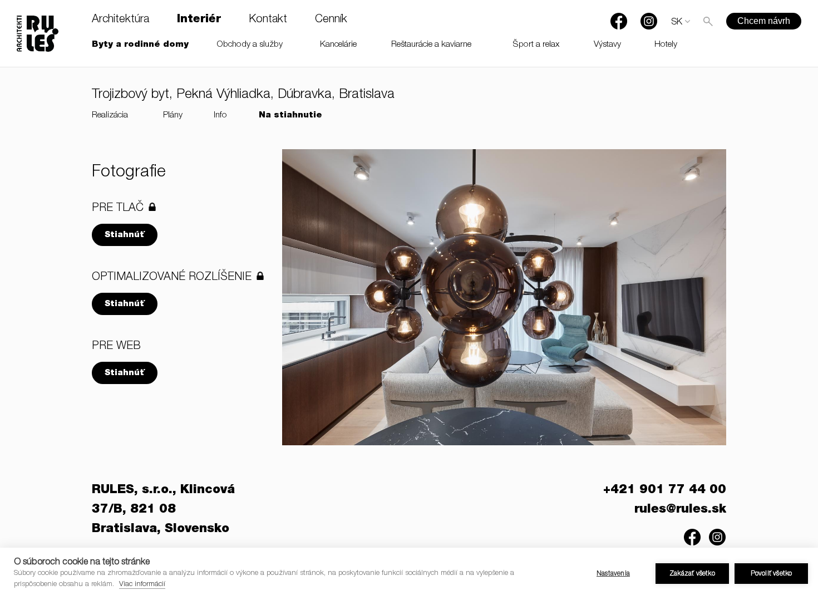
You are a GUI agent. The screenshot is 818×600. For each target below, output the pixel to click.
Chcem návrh (763, 21)
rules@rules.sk (680, 510)
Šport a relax (536, 45)
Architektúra (120, 20)
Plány (173, 115)
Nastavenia (613, 574)
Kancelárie (338, 45)
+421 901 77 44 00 (664, 490)
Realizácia (110, 115)
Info (220, 115)
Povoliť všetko (771, 574)
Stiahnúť (125, 235)
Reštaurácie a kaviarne (431, 45)
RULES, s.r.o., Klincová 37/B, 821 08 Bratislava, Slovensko (163, 509)
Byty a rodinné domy (140, 45)
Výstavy (607, 45)
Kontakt (268, 20)
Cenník (331, 20)
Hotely (665, 45)
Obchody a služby (250, 45)
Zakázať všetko (692, 574)
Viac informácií (142, 584)
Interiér (199, 20)
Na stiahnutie (290, 115)
